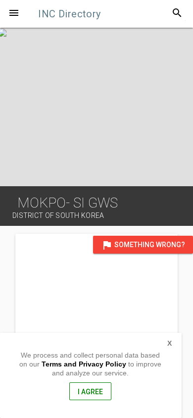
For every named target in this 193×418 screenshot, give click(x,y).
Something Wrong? (143, 245)
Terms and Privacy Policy (84, 364)
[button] (14, 14)
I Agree (90, 392)
